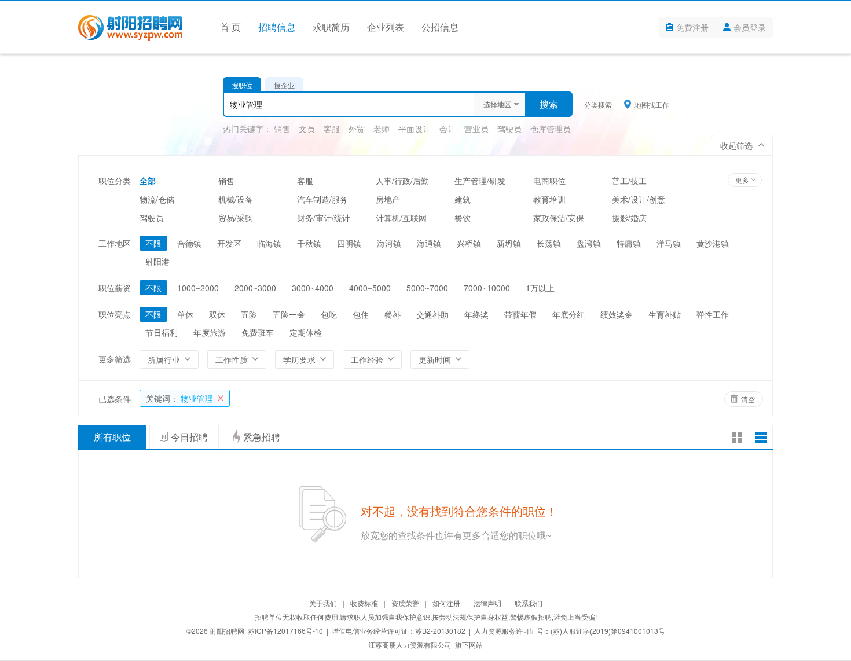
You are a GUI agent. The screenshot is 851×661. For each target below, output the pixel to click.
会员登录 (749, 27)
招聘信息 (276, 27)
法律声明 (487, 603)
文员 (307, 128)
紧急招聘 (261, 436)
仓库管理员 (550, 128)
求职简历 (331, 27)
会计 (447, 128)
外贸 (357, 128)
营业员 (476, 128)
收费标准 (364, 603)
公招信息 (439, 27)
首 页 (230, 27)
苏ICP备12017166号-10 (285, 631)
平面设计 (414, 128)
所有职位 (112, 436)
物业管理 (179, 398)
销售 (282, 128)
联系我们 (528, 603)
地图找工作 (651, 104)
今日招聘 (189, 436)
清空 (748, 399)
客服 (332, 128)
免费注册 (692, 27)
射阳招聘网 (227, 631)
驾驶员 (509, 128)
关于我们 (323, 603)
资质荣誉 (405, 603)
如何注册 (446, 603)
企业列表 (385, 27)
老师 (381, 128)
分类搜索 (598, 104)
